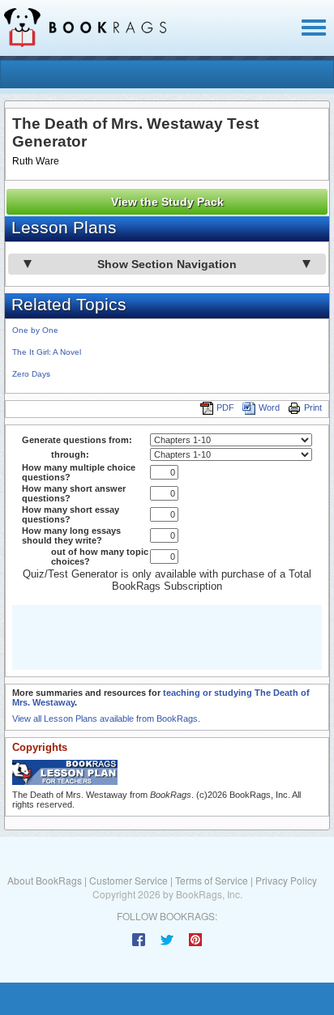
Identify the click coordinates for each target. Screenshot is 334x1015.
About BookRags (44, 880)
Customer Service (128, 880)
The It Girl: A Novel (46, 352)
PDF (225, 407)
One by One (35, 330)
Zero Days (31, 373)
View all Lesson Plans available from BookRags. (106, 718)
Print (313, 407)
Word (269, 407)
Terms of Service (211, 880)
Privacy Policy (286, 880)
